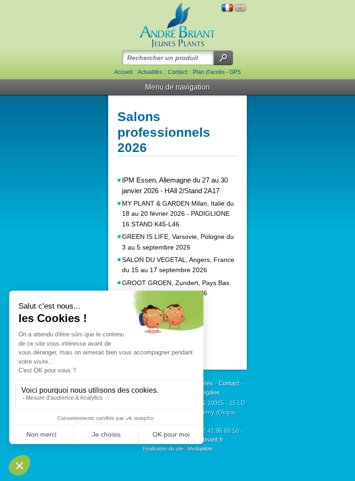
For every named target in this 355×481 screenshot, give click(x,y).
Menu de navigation (177, 87)
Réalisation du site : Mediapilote (178, 448)
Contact (177, 72)
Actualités (150, 72)
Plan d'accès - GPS (217, 72)
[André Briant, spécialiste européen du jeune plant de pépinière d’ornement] (177, 25)
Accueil (123, 72)
